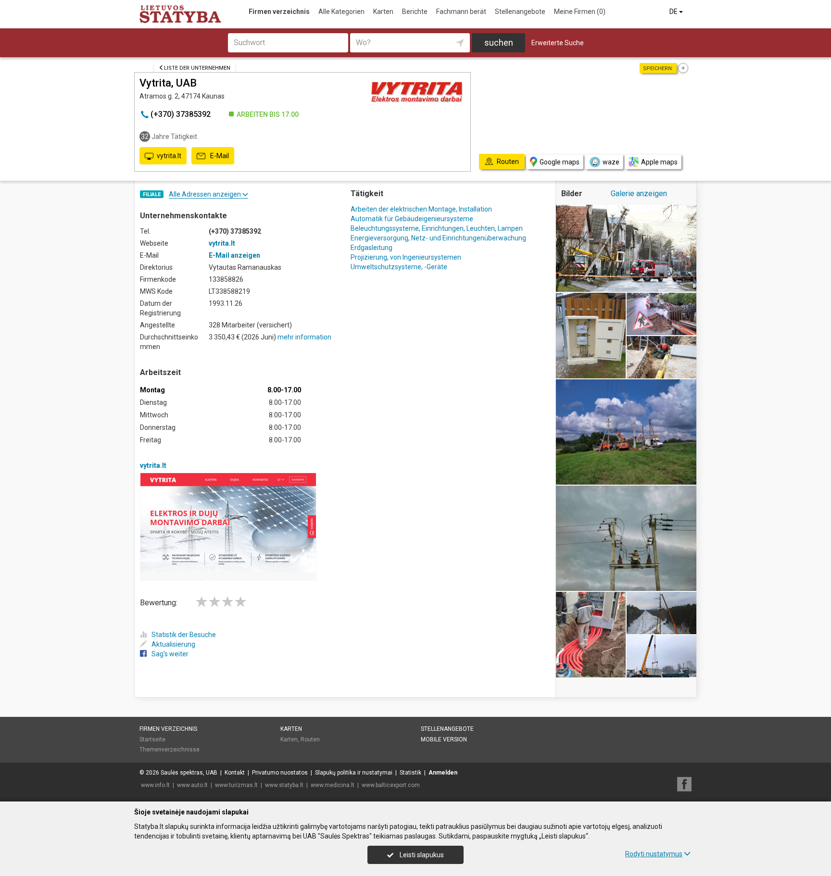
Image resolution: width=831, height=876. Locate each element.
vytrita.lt (169, 156)
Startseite (152, 739)
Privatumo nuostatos (280, 772)
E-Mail (219, 156)
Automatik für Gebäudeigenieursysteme (412, 219)
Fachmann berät (461, 11)
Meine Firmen (579, 11)
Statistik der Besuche (183, 634)
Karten (383, 11)
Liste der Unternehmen (197, 68)
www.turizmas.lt (236, 785)
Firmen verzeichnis (279, 11)
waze (611, 162)
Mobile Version (444, 739)
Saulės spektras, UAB (189, 772)
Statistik (410, 772)
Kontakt (235, 772)
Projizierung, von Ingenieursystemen (406, 257)
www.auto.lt (192, 785)
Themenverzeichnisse (169, 749)
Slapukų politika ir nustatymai (353, 772)
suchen (498, 43)
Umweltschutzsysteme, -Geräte (399, 267)
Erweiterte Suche (557, 43)
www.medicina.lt (332, 785)
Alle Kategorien (341, 11)
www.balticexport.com (391, 785)
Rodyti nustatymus (653, 854)
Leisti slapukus (421, 855)
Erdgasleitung (371, 247)
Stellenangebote (520, 11)
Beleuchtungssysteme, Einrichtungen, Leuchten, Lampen (437, 228)
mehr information (304, 337)
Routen (310, 739)
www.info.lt (155, 785)
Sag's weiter (170, 654)
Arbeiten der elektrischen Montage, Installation (421, 209)
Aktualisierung (173, 644)
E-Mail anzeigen (234, 255)
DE (674, 11)
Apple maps (659, 162)
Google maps (559, 162)
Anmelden (442, 772)
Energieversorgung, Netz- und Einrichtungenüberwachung (438, 238)
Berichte (415, 11)
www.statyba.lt (284, 785)
